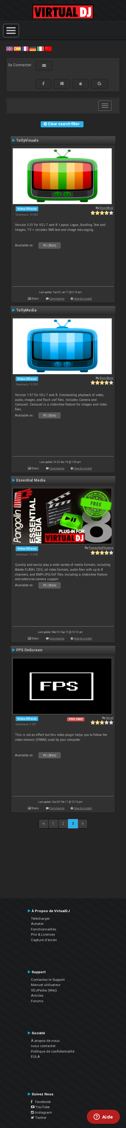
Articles (37, 995)
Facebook (41, 1102)
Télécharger (40, 918)
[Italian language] (40, 48)
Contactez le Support (48, 979)
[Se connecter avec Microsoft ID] (62, 83)
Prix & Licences (43, 934)
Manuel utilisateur (46, 985)
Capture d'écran (44, 940)
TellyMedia (26, 310)
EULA (35, 1056)
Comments (57, 298)
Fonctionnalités (43, 929)
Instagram (43, 1112)
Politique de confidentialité (52, 1051)
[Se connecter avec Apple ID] (80, 83)
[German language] (32, 48)
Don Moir (106, 207)
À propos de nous (45, 1041)
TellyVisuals (27, 140)
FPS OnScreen (29, 650)
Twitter (40, 1117)
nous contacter (43, 1046)
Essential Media (30, 480)
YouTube (42, 1107)
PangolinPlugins (101, 547)
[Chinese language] (48, 48)
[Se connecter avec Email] (44, 65)
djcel (109, 717)
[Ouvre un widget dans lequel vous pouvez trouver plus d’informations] (103, 1117)
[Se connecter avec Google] (99, 83)
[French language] (25, 48)
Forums (37, 1001)
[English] (9, 48)
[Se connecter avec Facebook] (43, 83)
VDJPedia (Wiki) (44, 990)
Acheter (37, 924)
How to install (83, 298)
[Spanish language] (17, 48)
